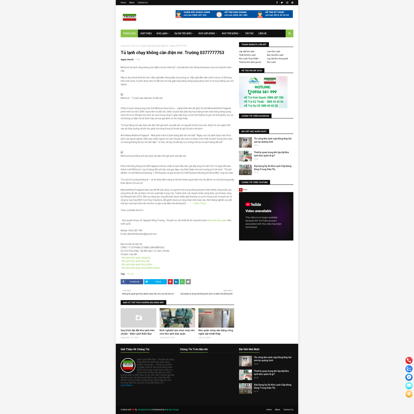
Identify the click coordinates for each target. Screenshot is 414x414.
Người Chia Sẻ (127, 59)
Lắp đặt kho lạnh (247, 51)
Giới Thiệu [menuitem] (146, 33)
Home (123, 2)
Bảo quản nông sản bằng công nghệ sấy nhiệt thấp (215, 332)
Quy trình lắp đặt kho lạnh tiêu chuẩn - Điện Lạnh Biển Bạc (138, 332)
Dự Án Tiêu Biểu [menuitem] (183, 33)
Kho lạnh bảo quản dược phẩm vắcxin (141, 268)
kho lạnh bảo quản (217, 220)
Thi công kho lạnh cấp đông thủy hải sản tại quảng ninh (273, 140)
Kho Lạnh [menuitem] (162, 33)
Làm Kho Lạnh (273, 51)
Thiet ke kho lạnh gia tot (250, 62)
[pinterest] (292, 2)
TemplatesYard (144, 410)
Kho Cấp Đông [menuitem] (207, 33)
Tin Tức (134, 46)
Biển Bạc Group (172, 410)
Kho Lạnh (271, 62)
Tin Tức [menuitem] (249, 33)
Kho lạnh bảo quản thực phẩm (137, 264)
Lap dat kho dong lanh (277, 58)
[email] (409, 377)
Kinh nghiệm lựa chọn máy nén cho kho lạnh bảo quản (177, 332)
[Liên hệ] (409, 394)
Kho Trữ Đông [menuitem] (230, 33)
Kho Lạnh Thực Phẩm (249, 58)
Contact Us (143, 2)
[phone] (409, 360)
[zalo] (409, 368)
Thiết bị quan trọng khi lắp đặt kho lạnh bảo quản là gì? (271, 154)
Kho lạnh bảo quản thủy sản (136, 261)
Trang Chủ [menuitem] (129, 33)
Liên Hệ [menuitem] (262, 33)
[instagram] (287, 2)
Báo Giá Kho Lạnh (275, 55)
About (131, 2)
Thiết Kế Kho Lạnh (247, 55)
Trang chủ (125, 46)
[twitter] (282, 2)
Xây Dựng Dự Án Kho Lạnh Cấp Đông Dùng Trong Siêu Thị (272, 168)
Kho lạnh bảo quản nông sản (136, 257)
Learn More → (128, 385)
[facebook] (277, 2)
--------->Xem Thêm (196, 203)
